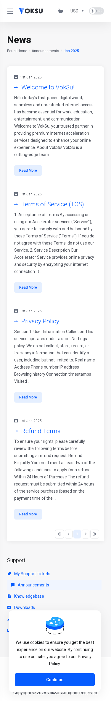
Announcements (45, 51)
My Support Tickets (31, 573)
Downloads (24, 607)
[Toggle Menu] (9, 11)
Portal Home (17, 51)
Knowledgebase (28, 596)
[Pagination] (59, 534)
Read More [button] (28, 170)
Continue (54, 679)
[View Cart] (62, 11)
